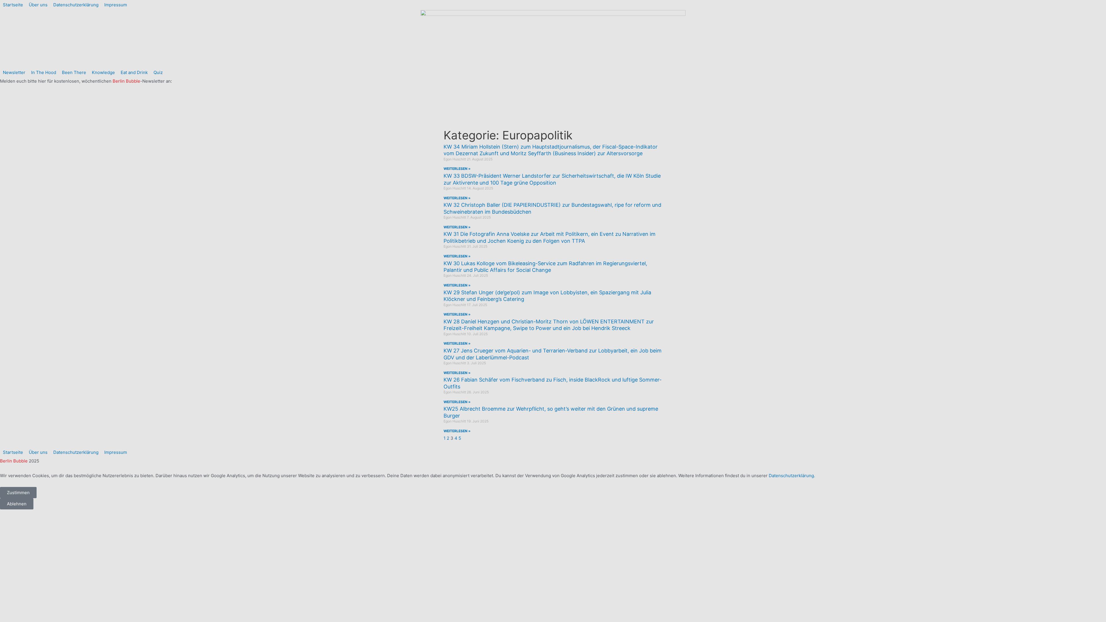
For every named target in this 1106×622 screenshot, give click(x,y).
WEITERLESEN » (457, 168)
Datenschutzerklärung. (792, 475)
